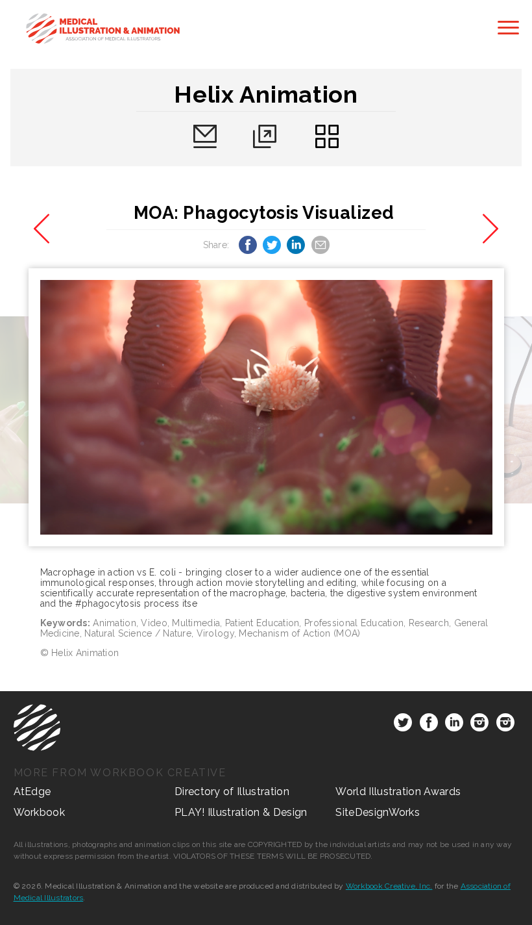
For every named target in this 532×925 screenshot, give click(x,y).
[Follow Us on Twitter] (403, 725)
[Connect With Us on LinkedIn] (454, 725)
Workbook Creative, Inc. (389, 886)
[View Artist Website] (266, 407)
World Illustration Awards (398, 791)
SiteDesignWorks (377, 812)
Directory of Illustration (232, 791)
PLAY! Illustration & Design (241, 812)
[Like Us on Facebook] (429, 725)
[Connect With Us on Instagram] (479, 725)
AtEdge (32, 791)
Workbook (40, 812)
